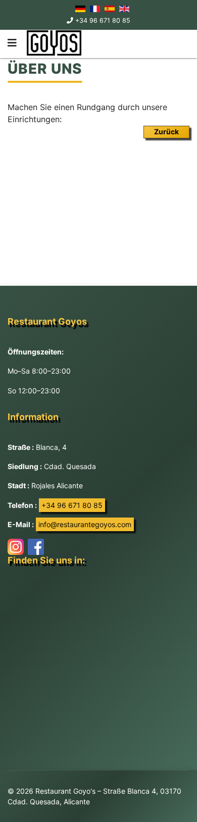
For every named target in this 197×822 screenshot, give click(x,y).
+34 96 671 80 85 (102, 20)
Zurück (166, 131)
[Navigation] (12, 43)
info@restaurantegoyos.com (84, 524)
